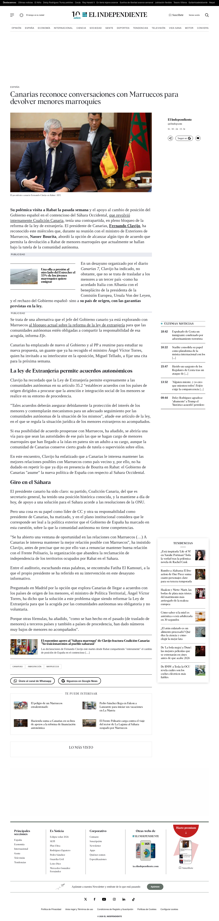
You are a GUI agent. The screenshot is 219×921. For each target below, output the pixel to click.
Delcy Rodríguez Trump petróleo (58, 2)
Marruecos (53, 666)
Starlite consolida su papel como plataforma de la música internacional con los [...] (188, 353)
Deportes (123, 27)
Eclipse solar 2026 (59, 836)
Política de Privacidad (51, 909)
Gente (109, 27)
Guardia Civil (57, 859)
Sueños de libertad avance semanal (136, 2)
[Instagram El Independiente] (114, 899)
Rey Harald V (88, 2)
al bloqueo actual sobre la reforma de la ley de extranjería (77, 325)
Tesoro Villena (180, 2)
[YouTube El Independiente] (104, 899)
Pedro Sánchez (57, 854)
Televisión (158, 27)
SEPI (52, 841)
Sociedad (96, 27)
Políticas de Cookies (146, 909)
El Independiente (180, 119)
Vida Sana (175, 27)
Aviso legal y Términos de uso (79, 909)
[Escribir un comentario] (198, 138)
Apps (92, 850)
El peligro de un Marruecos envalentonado (46, 705)
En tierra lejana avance (107, 2)
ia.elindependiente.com (146, 866)
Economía (44, 27)
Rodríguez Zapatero (60, 850)
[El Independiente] (109, 15)
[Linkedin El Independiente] (124, 899)
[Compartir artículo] (170, 138)
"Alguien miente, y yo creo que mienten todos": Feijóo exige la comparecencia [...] (188, 385)
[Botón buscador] (207, 15)
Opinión (16, 27)
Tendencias (140, 27)
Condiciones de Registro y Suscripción (115, 909)
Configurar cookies (169, 909)
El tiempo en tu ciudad (35, 15)
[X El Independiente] (85, 899)
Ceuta (78, 2)
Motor (189, 27)
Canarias (17, 666)
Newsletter (95, 845)
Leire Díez (55, 863)
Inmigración (34, 666)
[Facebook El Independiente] (94, 899)
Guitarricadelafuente (198, 2)
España (29, 27)
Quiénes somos (97, 854)
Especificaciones (98, 859)
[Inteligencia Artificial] (146, 859)
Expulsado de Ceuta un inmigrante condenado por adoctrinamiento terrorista (187, 335)
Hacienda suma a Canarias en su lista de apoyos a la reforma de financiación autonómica (53, 724)
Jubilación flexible (163, 2)
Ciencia (81, 27)
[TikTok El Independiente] (133, 900)
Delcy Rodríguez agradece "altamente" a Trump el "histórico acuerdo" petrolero (188, 401)
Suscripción (96, 841)
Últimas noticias (25, 2)
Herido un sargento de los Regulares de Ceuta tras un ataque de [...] (188, 370)
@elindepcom (175, 124)
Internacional (63, 27)
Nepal (212, 2)
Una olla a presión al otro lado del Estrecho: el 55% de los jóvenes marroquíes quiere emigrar (58, 275)
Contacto (94, 836)
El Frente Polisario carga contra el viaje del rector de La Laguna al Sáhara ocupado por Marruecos (122, 724)
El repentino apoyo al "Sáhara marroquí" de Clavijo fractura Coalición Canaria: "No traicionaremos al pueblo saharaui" (95, 642)
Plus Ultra (55, 845)
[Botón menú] (12, 15)
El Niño (38, 2)
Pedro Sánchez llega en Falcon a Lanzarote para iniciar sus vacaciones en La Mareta (121, 707)
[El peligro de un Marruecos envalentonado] (21, 707)
